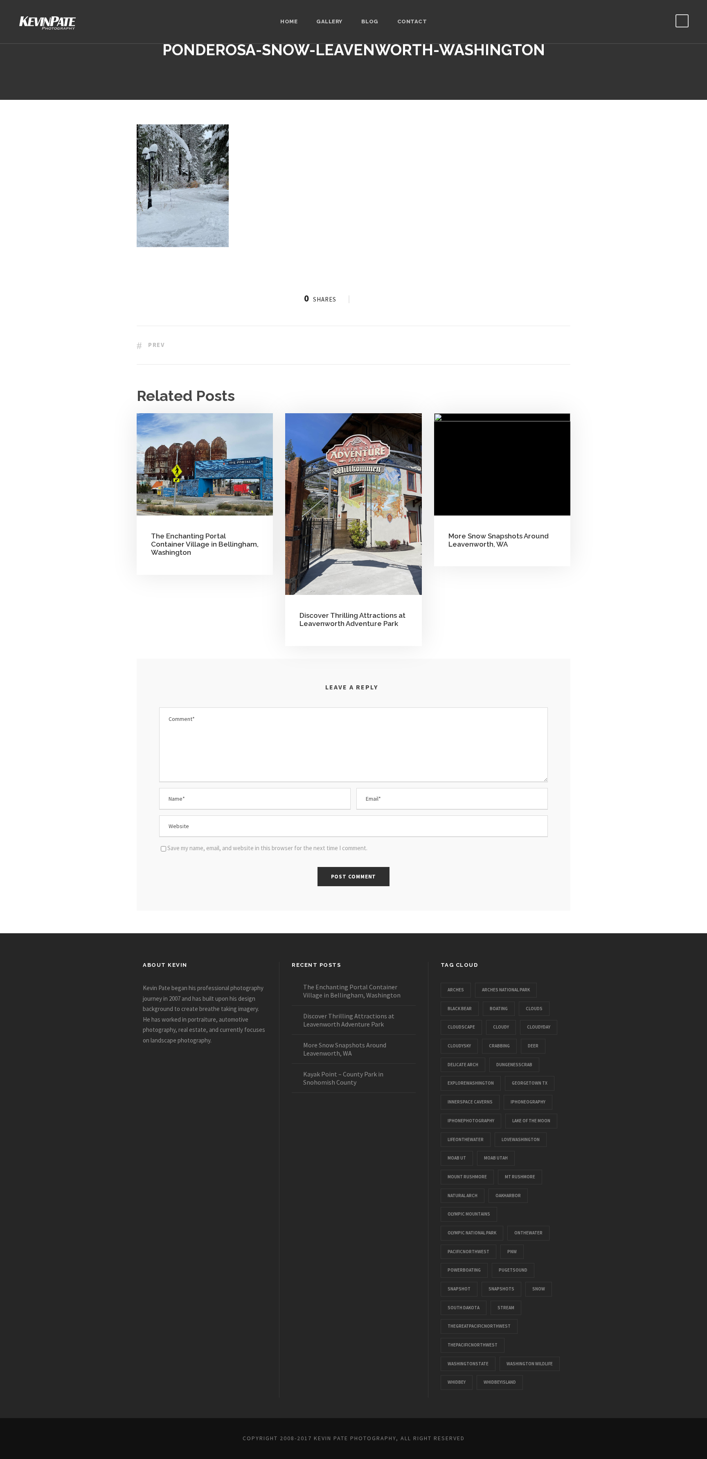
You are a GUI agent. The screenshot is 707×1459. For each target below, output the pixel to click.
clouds (534, 1008)
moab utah (496, 1158)
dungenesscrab (514, 1064)
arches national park (506, 990)
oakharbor (508, 1195)
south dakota (464, 1307)
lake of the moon (531, 1121)
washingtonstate (468, 1364)
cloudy (501, 1027)
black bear (460, 1008)
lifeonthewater (466, 1139)
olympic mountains (469, 1214)
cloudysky (459, 1046)
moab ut (457, 1158)
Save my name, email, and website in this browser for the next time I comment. (267, 848)
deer (533, 1046)
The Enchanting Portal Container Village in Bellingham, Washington (205, 544)
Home (288, 21)
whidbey (457, 1382)
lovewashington (521, 1139)
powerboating (464, 1270)
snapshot (459, 1289)
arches (456, 990)
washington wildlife (530, 1364)
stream (506, 1307)
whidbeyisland (500, 1382)
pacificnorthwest (468, 1251)
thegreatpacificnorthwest (479, 1326)
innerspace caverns (470, 1102)
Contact (412, 21)
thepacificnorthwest (473, 1345)
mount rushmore (467, 1177)
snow (538, 1289)
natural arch (462, 1195)
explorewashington (471, 1083)
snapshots (501, 1289)
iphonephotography (471, 1121)
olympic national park (472, 1233)
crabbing (499, 1046)
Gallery (329, 21)
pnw (512, 1251)
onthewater (528, 1233)
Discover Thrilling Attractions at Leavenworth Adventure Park (352, 619)
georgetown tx (529, 1083)
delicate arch (463, 1064)
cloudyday (538, 1027)
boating (499, 1008)
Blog (369, 21)
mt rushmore (520, 1177)
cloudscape (461, 1027)
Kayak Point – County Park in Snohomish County (343, 1078)
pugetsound (513, 1270)
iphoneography (528, 1102)
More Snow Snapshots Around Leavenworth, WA (498, 540)
